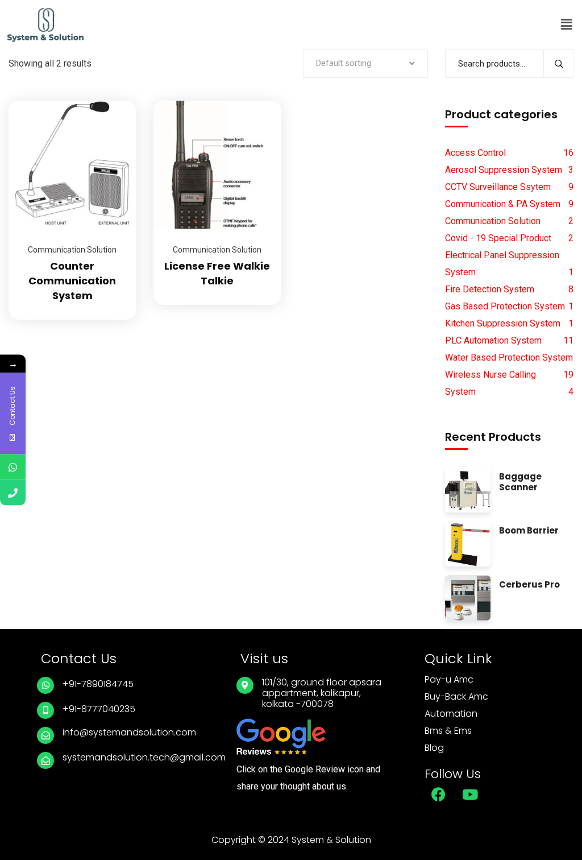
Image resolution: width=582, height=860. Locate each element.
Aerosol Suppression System (503, 169)
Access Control (475, 152)
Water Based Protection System (509, 357)
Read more (113, 100)
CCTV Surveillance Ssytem (498, 186)
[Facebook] (439, 794)
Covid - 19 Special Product (498, 238)
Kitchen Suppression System (502, 323)
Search (558, 63)
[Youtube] (470, 794)
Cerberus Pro (529, 585)
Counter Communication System (72, 281)
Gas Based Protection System (505, 306)
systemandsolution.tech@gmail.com (144, 757)
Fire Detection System (489, 289)
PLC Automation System (493, 340)
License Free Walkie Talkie (217, 273)
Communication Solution (72, 249)
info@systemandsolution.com (129, 732)
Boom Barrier (529, 531)
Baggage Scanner (520, 482)
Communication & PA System (502, 204)
